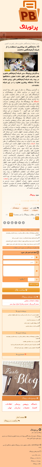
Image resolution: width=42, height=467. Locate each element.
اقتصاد (34, 408)
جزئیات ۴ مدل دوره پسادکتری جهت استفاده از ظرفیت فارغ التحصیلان (22, 241)
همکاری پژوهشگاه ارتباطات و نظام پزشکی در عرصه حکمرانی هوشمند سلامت (22, 234)
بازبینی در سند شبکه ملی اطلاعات (31, 341)
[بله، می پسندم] (11, 214)
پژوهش (25, 208)
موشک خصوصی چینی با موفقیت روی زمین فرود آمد (26, 348)
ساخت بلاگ (20, 290)
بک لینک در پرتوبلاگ (35, 458)
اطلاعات (8, 404)
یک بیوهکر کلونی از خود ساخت (31, 323)
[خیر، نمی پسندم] (37, 218)
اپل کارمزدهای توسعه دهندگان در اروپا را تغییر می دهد (25, 238)
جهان (10, 408)
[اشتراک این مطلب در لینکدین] (12, 222)
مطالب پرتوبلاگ (37, 463)
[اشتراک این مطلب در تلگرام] (23, 222)
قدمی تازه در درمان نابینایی (32, 326)
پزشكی (17, 404)
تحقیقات (35, 210)
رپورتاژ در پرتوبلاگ (36, 461)
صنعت (6, 178)
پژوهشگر (16, 208)
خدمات (32, 143)
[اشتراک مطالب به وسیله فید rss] (4, 222)
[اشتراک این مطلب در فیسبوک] (19, 222)
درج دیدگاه (33, 284)
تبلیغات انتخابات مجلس (31, 301)
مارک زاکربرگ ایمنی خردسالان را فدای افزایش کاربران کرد (25, 344)
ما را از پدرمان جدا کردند (33, 320)
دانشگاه (36, 101)
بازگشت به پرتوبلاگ (11, 421)
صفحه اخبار (20, 417)
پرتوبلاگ (29, 27)
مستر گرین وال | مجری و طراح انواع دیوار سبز (24, 304)
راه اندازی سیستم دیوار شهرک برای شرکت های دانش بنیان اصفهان (22, 244)
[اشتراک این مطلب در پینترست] (8, 222)
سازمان (17, 408)
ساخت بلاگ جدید (36, 455)
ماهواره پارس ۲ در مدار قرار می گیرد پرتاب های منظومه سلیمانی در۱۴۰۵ (23, 316)
